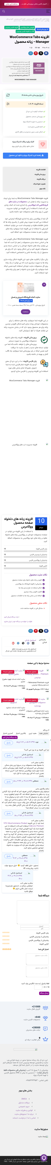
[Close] (47, 4)
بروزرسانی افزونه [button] (40, 174)
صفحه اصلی (46, 19)
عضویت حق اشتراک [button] (39, 184)
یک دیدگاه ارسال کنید (11, 617)
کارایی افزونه (44, 944)
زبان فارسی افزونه (42, 933)
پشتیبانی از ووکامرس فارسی (39, 940)
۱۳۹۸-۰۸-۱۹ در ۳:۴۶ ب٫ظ (22, 781)
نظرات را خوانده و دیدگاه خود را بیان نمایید (18, 621)
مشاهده (25, 312)
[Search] (4, 11)
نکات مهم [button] (42, 189)
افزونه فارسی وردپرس (19, 19)
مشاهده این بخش (12, 4)
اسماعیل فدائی (30, 640)
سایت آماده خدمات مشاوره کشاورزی (15, 708)
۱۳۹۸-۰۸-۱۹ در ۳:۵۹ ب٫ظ (23, 815)
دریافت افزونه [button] (41, 179)
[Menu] (48, 11)
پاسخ (8, 742)
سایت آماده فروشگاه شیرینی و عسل (25, 297)
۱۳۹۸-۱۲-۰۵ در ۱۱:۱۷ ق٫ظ (25, 742)
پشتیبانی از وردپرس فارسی (39, 936)
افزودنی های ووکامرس (27, 27)
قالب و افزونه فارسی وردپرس (33, 19)
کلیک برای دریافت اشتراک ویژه (23, 142)
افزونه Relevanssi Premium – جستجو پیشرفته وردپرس (38, 683)
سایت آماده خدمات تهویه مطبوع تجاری (13, 680)
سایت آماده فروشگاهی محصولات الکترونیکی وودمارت (37, 712)
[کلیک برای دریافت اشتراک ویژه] (43, 144)
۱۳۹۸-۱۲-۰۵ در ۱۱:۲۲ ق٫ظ (23, 757)
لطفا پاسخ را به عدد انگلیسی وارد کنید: (35, 983)
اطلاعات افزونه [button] (41, 170)
